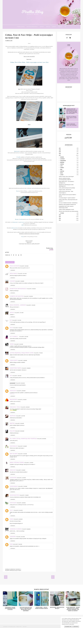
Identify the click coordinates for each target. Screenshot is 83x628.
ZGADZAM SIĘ (75, 626)
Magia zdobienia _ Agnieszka (18, 305)
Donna (12, 344)
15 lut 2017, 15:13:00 (18, 312)
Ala (11, 320)
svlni (11, 327)
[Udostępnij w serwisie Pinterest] (21, 255)
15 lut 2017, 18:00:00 (22, 360)
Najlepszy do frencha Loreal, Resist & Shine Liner (71, 117)
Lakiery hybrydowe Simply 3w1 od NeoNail (71, 125)
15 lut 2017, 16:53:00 (18, 344)
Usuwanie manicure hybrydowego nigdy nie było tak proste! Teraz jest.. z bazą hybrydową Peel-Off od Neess (71, 111)
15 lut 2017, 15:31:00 (16, 320)
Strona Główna (21, 26)
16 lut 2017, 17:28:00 (24, 495)
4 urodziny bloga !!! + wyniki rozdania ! (67, 197)
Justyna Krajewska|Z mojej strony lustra (21, 353)
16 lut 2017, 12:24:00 (22, 446)
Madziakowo (13, 399)
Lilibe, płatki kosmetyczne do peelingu (67, 187)
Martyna (12, 423)
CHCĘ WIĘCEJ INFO (68, 626)
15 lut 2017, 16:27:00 (23, 336)
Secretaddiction (14, 495)
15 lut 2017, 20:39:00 (20, 383)
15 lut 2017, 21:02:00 (22, 399)
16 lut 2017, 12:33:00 (22, 453)
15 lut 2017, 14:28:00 (19, 281)
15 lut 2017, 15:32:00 (17, 327)
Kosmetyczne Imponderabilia (18, 288)
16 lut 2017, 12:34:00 (28, 462)
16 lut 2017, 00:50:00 (19, 431)
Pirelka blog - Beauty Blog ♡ (16, 626)
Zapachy (54, 26)
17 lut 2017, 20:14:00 (20, 536)
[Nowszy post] (5, 577)
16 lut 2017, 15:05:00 (22, 486)
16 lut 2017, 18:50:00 (21, 502)
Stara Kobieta (14, 360)
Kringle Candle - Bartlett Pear (65, 189)
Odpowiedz (13, 270)
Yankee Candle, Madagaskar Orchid (66, 209)
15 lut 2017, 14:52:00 (28, 296)
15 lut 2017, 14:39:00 (31, 288)
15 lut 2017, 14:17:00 (22, 273)
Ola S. (11, 510)
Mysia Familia (13, 273)
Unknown (12, 536)
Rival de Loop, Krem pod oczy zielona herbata (68, 211)
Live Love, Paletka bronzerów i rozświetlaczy (68, 202)
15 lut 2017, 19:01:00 (16, 375)
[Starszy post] (53, 577)
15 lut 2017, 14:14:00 (23, 266)
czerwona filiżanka (15, 529)
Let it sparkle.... (14, 336)
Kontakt (42, 26)
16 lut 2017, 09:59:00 (41, 438)
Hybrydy (60, 26)
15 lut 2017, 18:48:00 (26, 368)
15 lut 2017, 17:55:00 (38, 352)
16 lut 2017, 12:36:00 (20, 470)
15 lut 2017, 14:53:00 (30, 305)
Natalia (12, 312)
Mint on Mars (14, 453)
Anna (11, 544)
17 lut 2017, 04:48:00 (26, 529)
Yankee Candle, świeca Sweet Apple (66, 176)
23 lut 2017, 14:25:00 (17, 544)
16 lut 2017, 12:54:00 (21, 477)
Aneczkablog (13, 446)
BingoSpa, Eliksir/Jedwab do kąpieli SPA (67, 204)
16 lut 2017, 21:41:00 (18, 510)
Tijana (11, 519)
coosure (12, 281)
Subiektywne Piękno (15, 368)
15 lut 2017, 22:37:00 (20, 415)
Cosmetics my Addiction (16, 296)
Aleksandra (13, 477)
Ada (11, 375)
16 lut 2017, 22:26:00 (18, 519)
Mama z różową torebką (17, 462)
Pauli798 (12, 431)
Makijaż (48, 26)
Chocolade (13, 502)
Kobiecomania (14, 486)
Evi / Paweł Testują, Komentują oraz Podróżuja (23, 438)
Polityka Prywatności (32, 26)
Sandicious (13, 390)
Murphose (13, 415)
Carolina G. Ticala (15, 407)
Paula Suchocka (14, 266)
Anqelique (13, 470)
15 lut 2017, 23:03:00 (19, 423)
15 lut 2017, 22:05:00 (25, 407)
